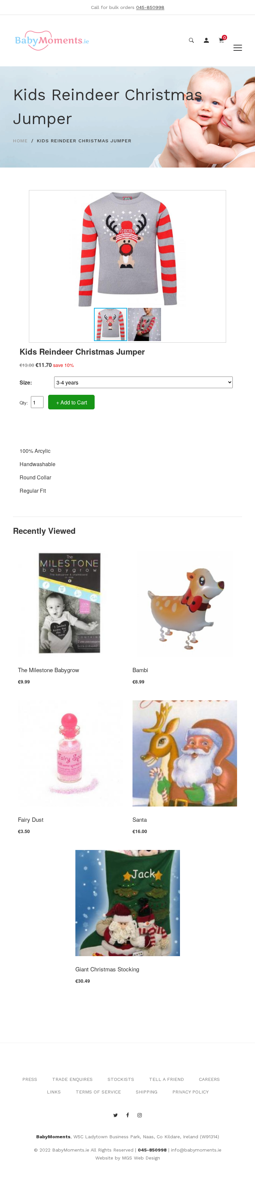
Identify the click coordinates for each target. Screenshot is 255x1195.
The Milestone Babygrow (48, 670)
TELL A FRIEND (166, 1079)
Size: (26, 382)
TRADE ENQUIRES (72, 1079)
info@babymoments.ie (196, 1150)
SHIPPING (146, 1091)
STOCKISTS (121, 1079)
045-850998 (152, 1150)
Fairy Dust (30, 819)
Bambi (140, 670)
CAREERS (209, 1079)
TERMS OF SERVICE (98, 1091)
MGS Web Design (141, 1157)
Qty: (24, 402)
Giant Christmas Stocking (107, 969)
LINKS (54, 1091)
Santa (139, 819)
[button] (219, 197)
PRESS (29, 1079)
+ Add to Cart (71, 402)
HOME (20, 140)
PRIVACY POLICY (190, 1091)
